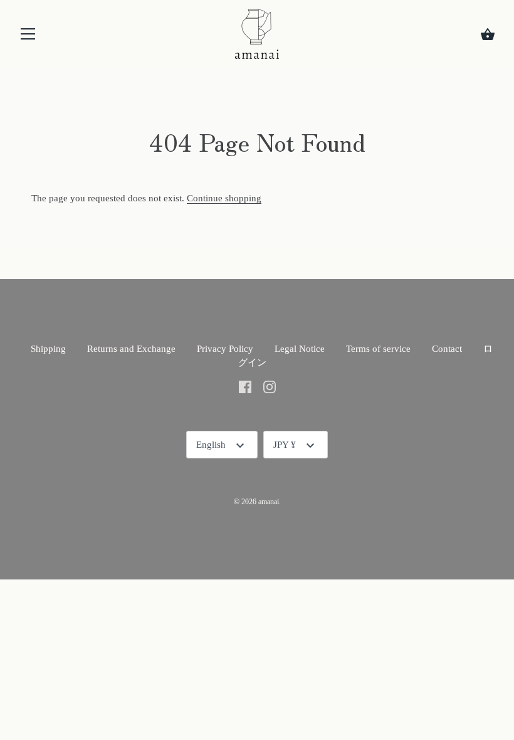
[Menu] (28, 36)
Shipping (48, 349)
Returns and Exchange (131, 349)
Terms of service (378, 349)
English (211, 445)
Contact (447, 349)
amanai (268, 501)
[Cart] (487, 34)
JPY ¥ (284, 445)
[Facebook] (245, 386)
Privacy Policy (225, 349)
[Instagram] (269, 386)
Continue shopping (224, 198)
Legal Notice (300, 349)
